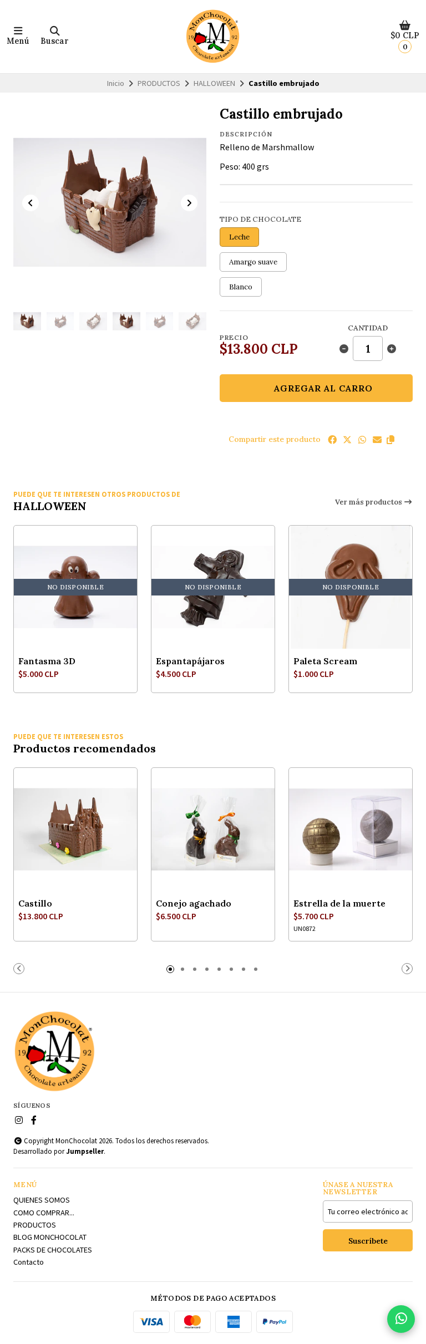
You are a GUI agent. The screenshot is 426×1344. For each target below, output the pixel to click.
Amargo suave (253, 262)
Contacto (28, 1262)
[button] (390, 439)
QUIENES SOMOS (41, 1200)
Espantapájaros (190, 660)
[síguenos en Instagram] (18, 1120)
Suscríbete (368, 1241)
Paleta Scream (325, 660)
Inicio (115, 83)
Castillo (35, 903)
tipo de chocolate (260, 219)
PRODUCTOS (159, 83)
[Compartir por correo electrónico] (377, 439)
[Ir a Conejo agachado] (213, 829)
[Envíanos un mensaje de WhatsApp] (401, 1319)
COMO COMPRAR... (43, 1212)
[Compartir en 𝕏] (347, 439)
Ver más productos (369, 502)
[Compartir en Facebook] (332, 439)
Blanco (240, 287)
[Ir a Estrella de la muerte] (350, 829)
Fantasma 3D (46, 660)
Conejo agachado (193, 903)
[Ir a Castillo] (75, 829)
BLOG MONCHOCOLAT (50, 1237)
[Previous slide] (30, 203)
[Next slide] (189, 203)
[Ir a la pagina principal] (213, 36)
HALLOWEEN (214, 83)
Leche (239, 237)
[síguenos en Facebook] (33, 1120)
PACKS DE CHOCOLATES (52, 1250)
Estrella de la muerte (339, 903)
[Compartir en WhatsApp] (362, 439)
